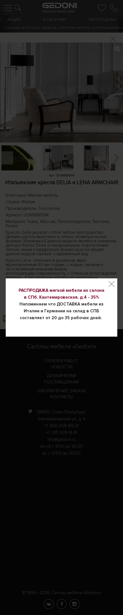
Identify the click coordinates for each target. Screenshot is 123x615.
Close (111, 284)
